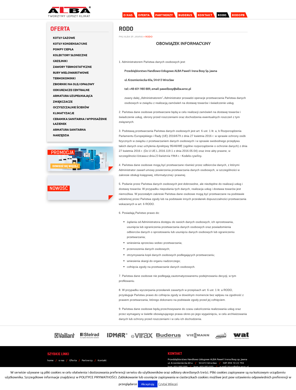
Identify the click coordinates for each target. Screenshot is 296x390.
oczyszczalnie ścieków (71, 107)
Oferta (144, 15)
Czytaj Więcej (168, 384)
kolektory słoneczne (70, 55)
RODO (222, 15)
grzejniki (60, 61)
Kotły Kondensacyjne (70, 43)
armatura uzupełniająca (73, 95)
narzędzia (61, 135)
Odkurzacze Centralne (71, 90)
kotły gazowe (64, 37)
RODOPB (238, 15)
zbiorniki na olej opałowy (73, 84)
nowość (59, 188)
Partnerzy (164, 15)
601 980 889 (180, 366)
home (50, 360)
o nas (128, 15)
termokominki (64, 78)
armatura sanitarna (69, 129)
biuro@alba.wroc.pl (238, 366)
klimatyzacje (63, 113)
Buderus (185, 15)
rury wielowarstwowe (71, 72)
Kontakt (205, 15)
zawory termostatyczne (72, 66)
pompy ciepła (63, 49)
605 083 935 (206, 366)
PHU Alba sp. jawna (131, 36)
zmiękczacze (62, 101)
